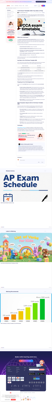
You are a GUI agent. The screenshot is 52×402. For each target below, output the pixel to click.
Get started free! (10, 37)
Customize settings (7, 399)
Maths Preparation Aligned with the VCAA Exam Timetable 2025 (10, 16)
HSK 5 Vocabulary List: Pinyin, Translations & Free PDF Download (11, 323)
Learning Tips (2, 287)
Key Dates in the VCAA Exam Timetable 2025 (11, 12)
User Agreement (25, 392)
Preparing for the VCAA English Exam (10, 14)
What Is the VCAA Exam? (10, 11)
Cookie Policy (33, 392)
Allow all (13, 399)
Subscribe (41, 369)
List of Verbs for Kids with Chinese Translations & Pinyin (9, 263)
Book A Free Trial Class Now (40, 1)
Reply (42, 162)
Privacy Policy (29, 392)
